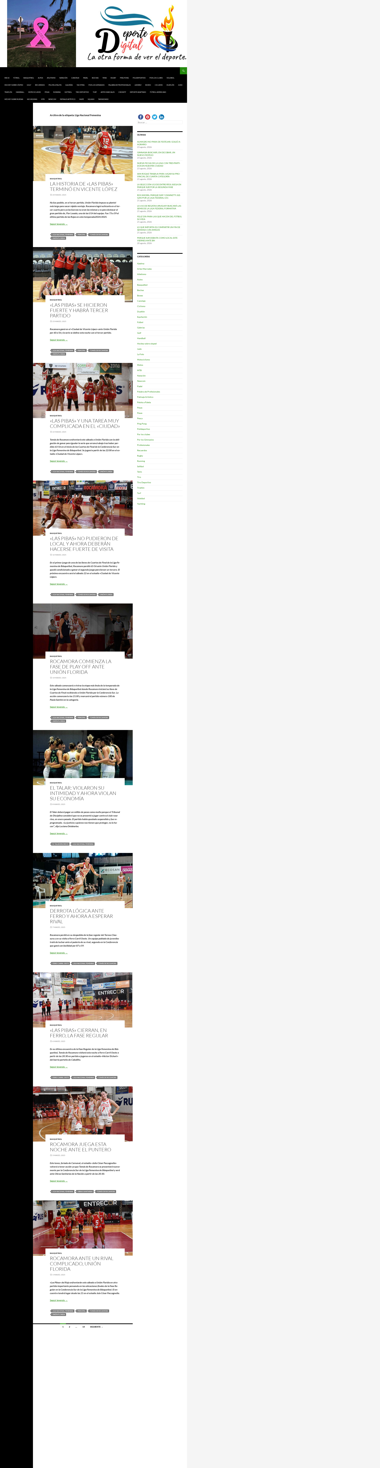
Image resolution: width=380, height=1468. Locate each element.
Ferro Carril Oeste (60, 963)
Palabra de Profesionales (119, 85)
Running (57, 92)
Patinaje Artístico (67, 99)
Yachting (81, 85)
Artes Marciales (108, 92)
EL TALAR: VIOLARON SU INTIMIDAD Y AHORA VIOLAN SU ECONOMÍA (83, 793)
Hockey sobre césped (13, 85)
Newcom (52, 99)
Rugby (113, 78)
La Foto (140, 354)
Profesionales (143, 445)
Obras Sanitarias (85, 1191)
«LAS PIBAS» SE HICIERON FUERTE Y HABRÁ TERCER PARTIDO (79, 310)
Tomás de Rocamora (99, 235)
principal (81, 235)
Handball (20, 92)
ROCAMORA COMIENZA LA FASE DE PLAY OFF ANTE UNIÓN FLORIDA (80, 666)
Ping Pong (124, 78)
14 (83, 1326)
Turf (95, 92)
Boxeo (148, 85)
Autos (40, 78)
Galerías (69, 85)
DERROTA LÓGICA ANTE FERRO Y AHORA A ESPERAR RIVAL (81, 916)
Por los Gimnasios (96, 85)
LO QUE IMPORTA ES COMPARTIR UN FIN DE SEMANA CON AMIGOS (158, 228)
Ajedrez (138, 85)
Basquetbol (28, 78)
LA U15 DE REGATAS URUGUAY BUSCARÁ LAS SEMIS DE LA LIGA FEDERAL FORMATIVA (159, 207)
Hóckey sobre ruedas (13, 99)
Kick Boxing (32, 99)
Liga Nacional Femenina (62, 235)
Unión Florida (58, 238)
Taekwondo (103, 99)
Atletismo (51, 78)
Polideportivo (139, 78)
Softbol (68, 92)
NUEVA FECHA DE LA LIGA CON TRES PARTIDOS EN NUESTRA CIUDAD (158, 164)
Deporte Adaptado (138, 92)
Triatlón (8, 92)
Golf (29, 85)
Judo (180, 85)
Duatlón (170, 85)
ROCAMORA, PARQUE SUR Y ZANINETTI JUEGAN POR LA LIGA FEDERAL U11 (159, 196)
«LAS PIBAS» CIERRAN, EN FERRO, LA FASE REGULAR (79, 1032)
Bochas (95, 78)
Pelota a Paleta (55, 85)
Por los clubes (156, 78)
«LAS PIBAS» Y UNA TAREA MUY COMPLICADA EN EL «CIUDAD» (85, 423)
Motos (140, 365)
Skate (81, 99)
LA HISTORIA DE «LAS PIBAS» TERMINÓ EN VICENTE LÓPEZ (83, 186)
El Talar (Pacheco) (60, 844)
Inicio (7, 78)
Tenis (104, 78)
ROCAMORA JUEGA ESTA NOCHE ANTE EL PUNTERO (80, 1147)
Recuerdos (40, 85)
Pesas (47, 92)
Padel (85, 78)
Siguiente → (96, 1326)
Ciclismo (159, 85)
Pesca (139, 418)
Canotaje (75, 78)
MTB (43, 99)
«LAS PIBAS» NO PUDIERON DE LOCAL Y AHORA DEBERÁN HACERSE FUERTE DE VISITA (84, 543)
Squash (91, 99)
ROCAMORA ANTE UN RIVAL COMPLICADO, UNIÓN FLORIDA (81, 1263)
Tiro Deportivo (82, 92)
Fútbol (16, 78)
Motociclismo (34, 92)
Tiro (139, 477)
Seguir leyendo (59, 223)
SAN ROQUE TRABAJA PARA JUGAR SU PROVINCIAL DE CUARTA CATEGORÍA (158, 175)
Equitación (142, 317)
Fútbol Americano (158, 92)
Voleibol (170, 78)
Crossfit (122, 92)
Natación (63, 78)
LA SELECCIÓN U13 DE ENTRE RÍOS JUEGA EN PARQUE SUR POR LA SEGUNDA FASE (159, 185)
